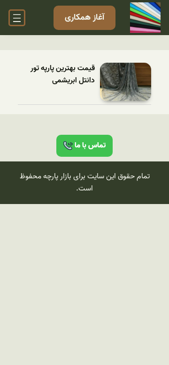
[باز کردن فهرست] (16, 17)
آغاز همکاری (84, 17)
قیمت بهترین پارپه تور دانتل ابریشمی (63, 75)
